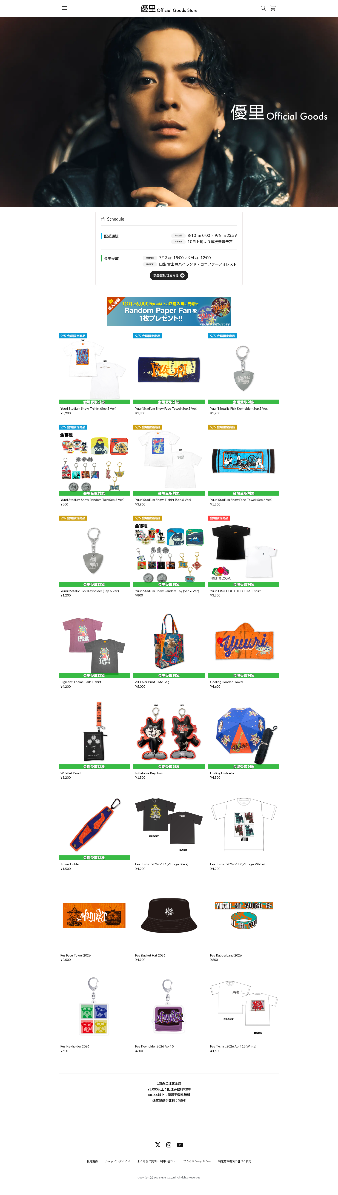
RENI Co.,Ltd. (168, 1177)
